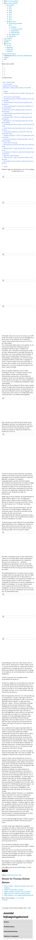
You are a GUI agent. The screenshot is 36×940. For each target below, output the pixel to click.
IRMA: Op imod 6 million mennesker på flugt (17, 893)
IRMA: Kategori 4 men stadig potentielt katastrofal (18, 895)
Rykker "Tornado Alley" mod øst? (13, 890)
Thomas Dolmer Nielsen (9, 54)
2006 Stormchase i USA (14, 875)
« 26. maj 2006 (19, 898)
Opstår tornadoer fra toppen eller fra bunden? (17, 891)
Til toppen (5, 900)
